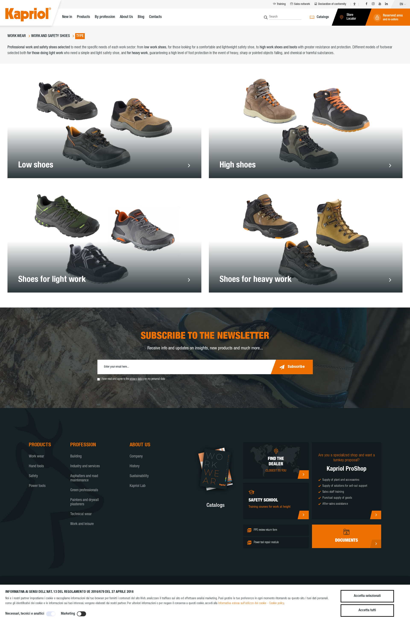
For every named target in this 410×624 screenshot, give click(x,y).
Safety (33, 476)
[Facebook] (366, 4)
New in (67, 17)
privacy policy (137, 379)
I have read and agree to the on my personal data (133, 379)
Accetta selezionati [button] (367, 596)
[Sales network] (303, 474)
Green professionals (84, 490)
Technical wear (81, 514)
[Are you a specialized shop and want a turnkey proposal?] (375, 515)
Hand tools (36, 466)
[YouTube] (379, 4)
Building (76, 456)
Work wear (36, 456)
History (134, 466)
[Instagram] (373, 4)
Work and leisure (82, 524)
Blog (141, 17)
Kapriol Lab (137, 486)
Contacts (155, 17)
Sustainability (139, 476)
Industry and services (85, 466)
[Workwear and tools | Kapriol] (34, 15)
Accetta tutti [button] (367, 610)
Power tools (37, 486)
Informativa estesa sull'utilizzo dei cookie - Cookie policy (251, 603)
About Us (126, 17)
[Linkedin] (386, 4)
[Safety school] (303, 515)
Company (136, 456)
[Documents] (375, 544)
